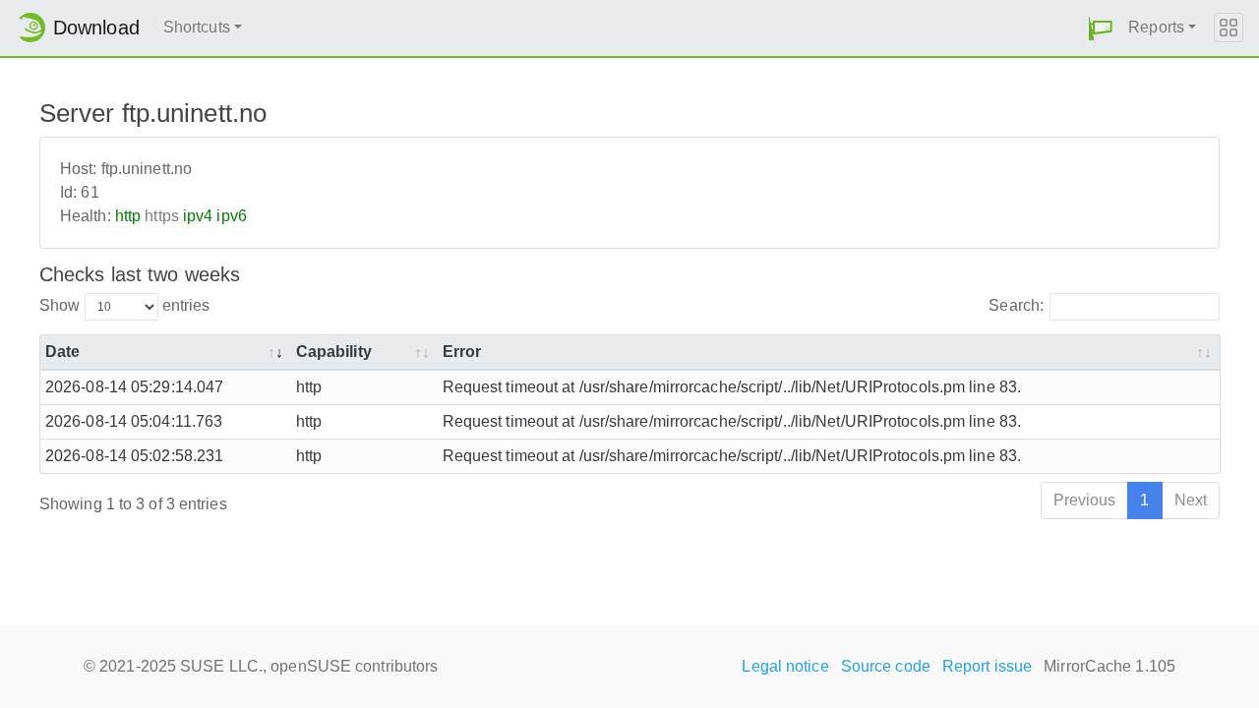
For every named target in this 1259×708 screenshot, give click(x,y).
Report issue (987, 666)
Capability (334, 351)
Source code (885, 666)
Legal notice (785, 666)
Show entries (124, 305)
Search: (1016, 305)
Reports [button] (1156, 27)
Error (462, 351)
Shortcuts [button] (196, 27)
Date (62, 351)
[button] (1100, 28)
